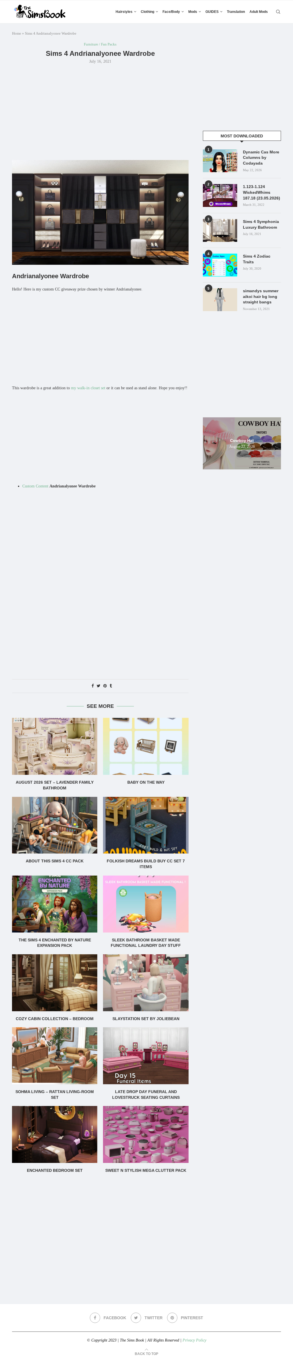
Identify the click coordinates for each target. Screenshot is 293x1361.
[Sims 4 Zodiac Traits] (220, 265)
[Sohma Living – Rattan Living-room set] (54, 1055)
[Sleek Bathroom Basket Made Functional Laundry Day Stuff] (145, 904)
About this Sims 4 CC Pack (55, 861)
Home (16, 33)
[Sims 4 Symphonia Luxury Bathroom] (220, 230)
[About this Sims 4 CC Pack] (54, 825)
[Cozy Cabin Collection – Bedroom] (54, 982)
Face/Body (171, 12)
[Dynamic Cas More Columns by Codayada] (220, 160)
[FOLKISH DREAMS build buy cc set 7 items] (145, 825)
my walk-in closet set (88, 388)
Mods (192, 12)
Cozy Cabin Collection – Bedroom (55, 1018)
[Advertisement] (100, 111)
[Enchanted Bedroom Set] (54, 1134)
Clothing (147, 12)
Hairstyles (124, 12)
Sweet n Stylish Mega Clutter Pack (145, 1170)
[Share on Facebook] (93, 686)
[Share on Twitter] (98, 686)
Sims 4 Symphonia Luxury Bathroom (261, 224)
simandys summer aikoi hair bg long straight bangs (260, 296)
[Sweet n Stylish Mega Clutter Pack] (145, 1134)
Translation (236, 12)
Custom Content (35, 486)
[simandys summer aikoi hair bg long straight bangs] (220, 299)
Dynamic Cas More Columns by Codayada (261, 157)
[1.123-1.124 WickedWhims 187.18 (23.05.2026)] (220, 195)
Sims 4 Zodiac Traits (256, 259)
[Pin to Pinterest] (105, 686)
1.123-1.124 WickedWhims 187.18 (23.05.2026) (261, 192)
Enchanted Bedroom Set (55, 1170)
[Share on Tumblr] (111, 686)
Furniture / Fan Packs (100, 44)
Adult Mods (259, 12)
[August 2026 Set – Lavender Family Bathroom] (54, 746)
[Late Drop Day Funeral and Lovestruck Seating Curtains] (145, 1055)
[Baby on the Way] (145, 746)
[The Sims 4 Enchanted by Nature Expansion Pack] (54, 904)
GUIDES (212, 12)
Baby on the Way (146, 782)
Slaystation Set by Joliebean (145, 1018)
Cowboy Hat (242, 440)
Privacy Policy (194, 1340)
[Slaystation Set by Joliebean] (145, 982)
